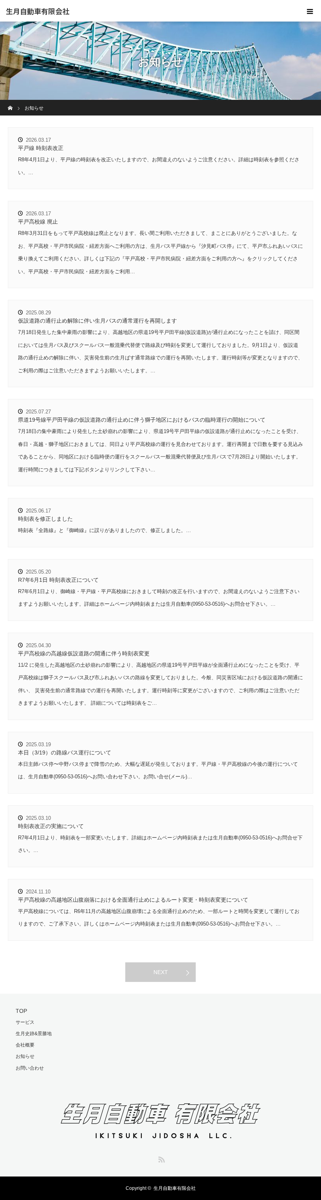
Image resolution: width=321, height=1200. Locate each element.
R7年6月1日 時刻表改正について (58, 580)
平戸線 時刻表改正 (40, 148)
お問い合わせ (30, 1068)
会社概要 (25, 1045)
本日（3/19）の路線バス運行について (64, 752)
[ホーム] (10, 103)
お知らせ (25, 1056)
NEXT (160, 972)
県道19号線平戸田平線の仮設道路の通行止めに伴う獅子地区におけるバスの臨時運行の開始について (141, 420)
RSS (160, 1158)
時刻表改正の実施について (51, 826)
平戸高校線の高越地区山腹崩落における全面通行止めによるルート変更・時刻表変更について (133, 900)
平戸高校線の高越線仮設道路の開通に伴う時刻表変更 (84, 653)
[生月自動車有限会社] (160, 1140)
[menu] (310, 11)
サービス (25, 1022)
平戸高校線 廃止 (38, 221)
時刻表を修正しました (45, 519)
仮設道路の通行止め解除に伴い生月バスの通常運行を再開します (97, 321)
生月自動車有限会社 (37, 11)
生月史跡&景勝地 (34, 1033)
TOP (21, 1011)
